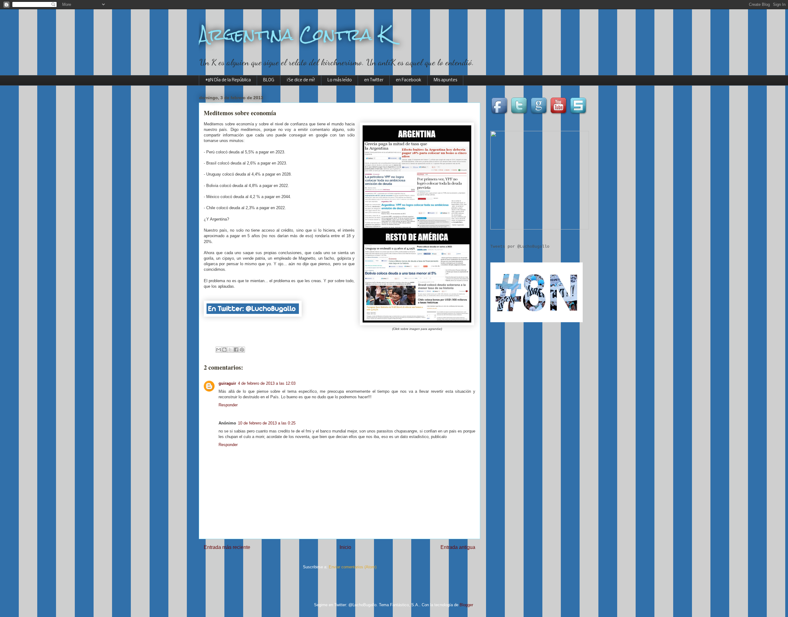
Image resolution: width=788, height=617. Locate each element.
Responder (228, 405)
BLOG (268, 80)
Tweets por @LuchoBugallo (519, 246)
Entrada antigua (457, 547)
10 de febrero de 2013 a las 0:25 (267, 423)
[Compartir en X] (230, 350)
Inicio (345, 547)
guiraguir (227, 383)
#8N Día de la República (228, 80)
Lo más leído (340, 80)
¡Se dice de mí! (301, 80)
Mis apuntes (445, 80)
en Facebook (408, 80)
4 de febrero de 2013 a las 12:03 (267, 383)
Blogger (466, 605)
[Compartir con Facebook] (236, 350)
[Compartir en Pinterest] (242, 350)
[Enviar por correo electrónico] (218, 350)
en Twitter (374, 80)
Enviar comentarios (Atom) (352, 567)
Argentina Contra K (294, 34)
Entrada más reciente (227, 547)
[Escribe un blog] (224, 350)
